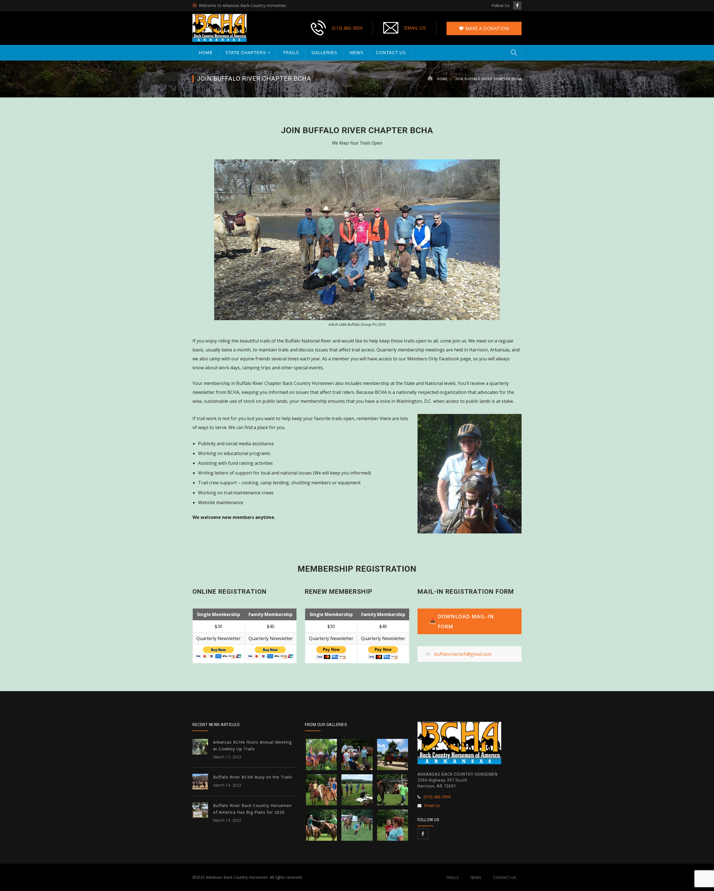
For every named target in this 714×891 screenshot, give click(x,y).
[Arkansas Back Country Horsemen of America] (219, 27)
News (476, 878)
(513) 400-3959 (347, 28)
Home (442, 79)
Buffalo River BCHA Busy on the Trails (252, 777)
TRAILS (291, 52)
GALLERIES (324, 52)
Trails (452, 878)
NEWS (356, 52)
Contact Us (504, 878)
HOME (206, 52)
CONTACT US (391, 52)
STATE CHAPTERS (245, 52)
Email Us (432, 805)
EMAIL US (415, 28)
